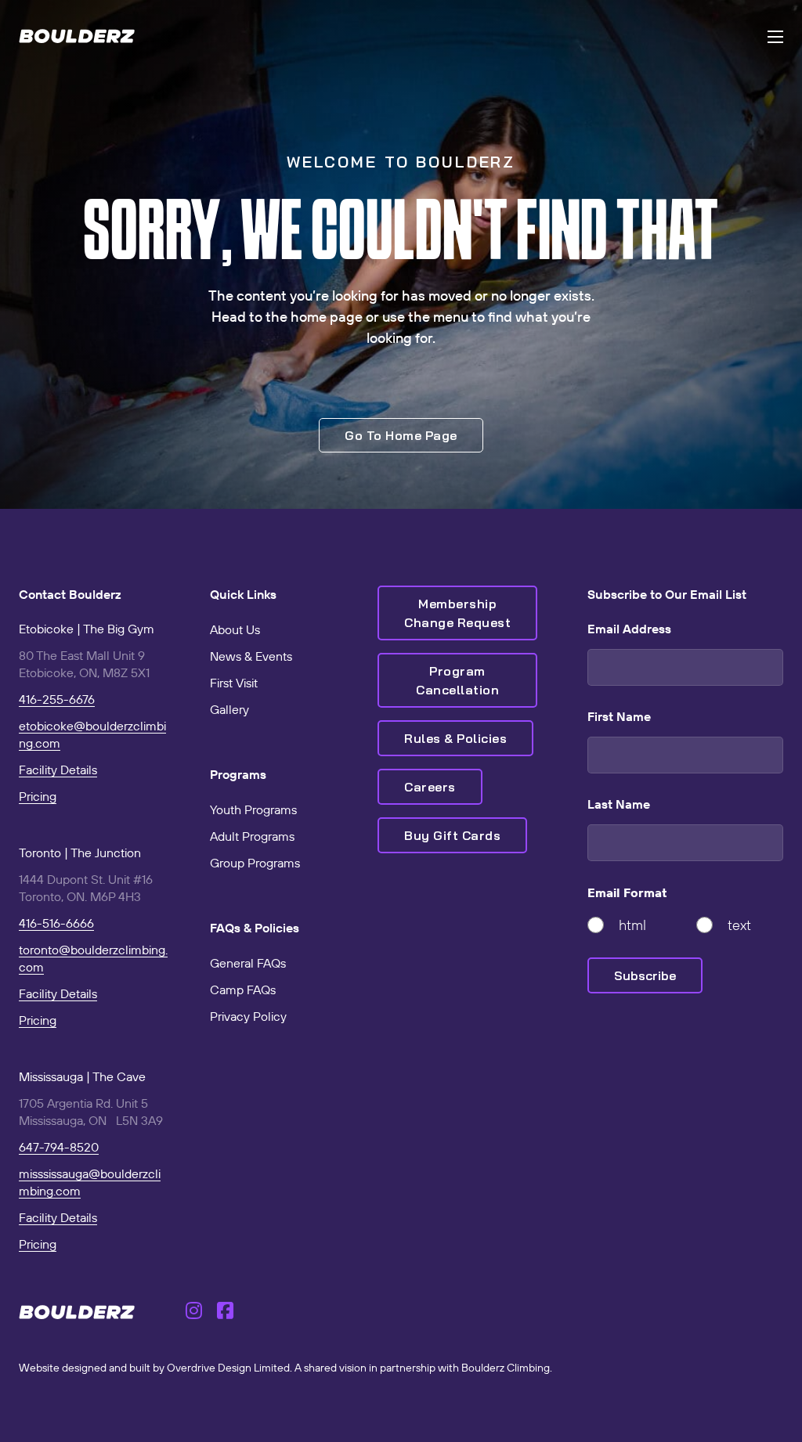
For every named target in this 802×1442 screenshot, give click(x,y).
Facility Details (58, 769)
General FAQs (248, 963)
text (739, 925)
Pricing (37, 796)
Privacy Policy (248, 1016)
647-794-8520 (59, 1147)
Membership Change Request (457, 613)
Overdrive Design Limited (228, 1368)
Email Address (629, 628)
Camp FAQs (243, 989)
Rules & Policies (455, 738)
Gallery (229, 709)
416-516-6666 (56, 923)
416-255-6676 (57, 699)
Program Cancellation (457, 680)
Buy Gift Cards (452, 835)
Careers (430, 787)
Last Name (618, 804)
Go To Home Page (401, 435)
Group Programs (255, 863)
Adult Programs (252, 836)
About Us (235, 629)
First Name (619, 716)
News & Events (251, 656)
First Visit (234, 682)
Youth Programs (253, 809)
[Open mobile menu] (775, 37)
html (632, 925)
